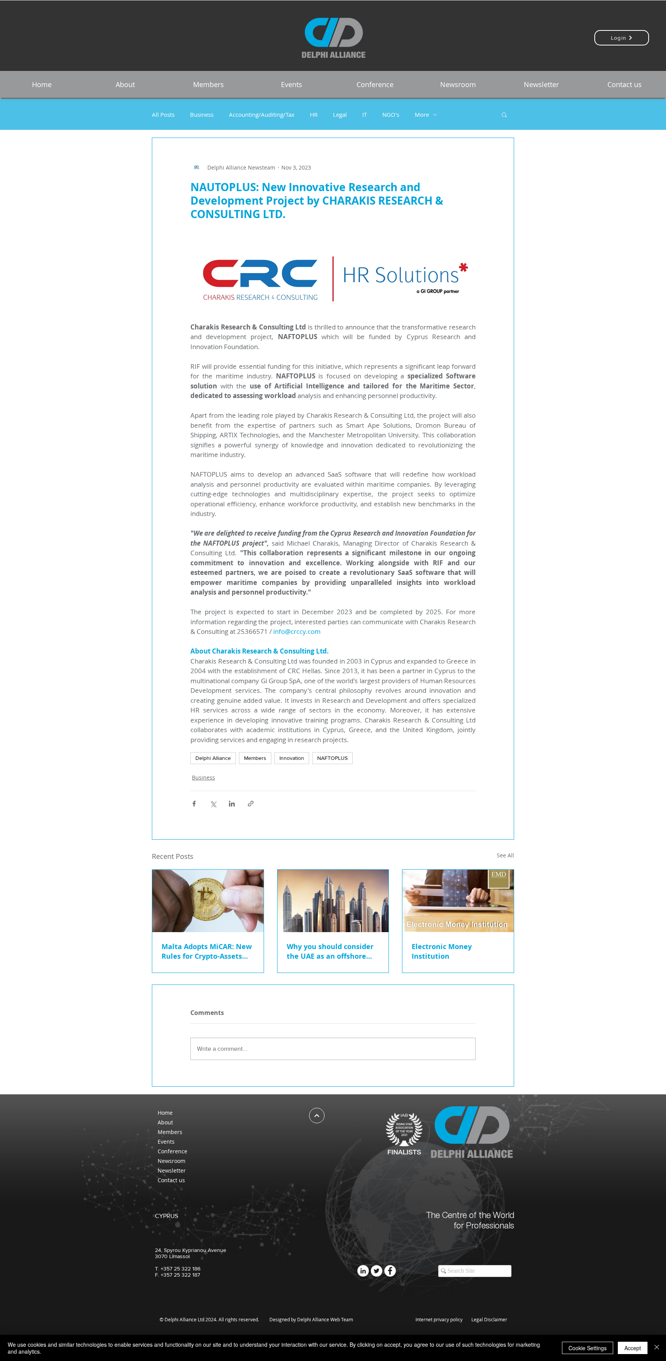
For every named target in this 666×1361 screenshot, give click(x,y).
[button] (124, 84)
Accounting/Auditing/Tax (261, 114)
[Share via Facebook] (194, 803)
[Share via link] (250, 803)
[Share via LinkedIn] (231, 803)
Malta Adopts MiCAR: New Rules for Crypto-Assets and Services (206, 951)
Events (166, 1141)
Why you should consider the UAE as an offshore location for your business (332, 951)
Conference (172, 1151)
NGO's (390, 114)
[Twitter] (376, 1271)
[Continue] (317, 1115)
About (165, 1122)
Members (255, 758)
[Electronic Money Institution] (458, 901)
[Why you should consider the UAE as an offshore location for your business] (333, 901)
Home (165, 1112)
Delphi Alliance (213, 758)
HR (314, 114)
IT (364, 114)
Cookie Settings (587, 1348)
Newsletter (172, 1170)
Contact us (171, 1180)
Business (202, 114)
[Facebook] (390, 1271)
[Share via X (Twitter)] (213, 803)
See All (505, 855)
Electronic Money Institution (442, 951)
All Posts (163, 114)
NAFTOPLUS (332, 758)
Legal (340, 114)
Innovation (291, 758)
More (422, 114)
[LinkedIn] (363, 1271)
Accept (632, 1348)
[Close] (656, 1348)
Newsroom (171, 1160)
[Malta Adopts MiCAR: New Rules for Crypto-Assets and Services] (208, 901)
